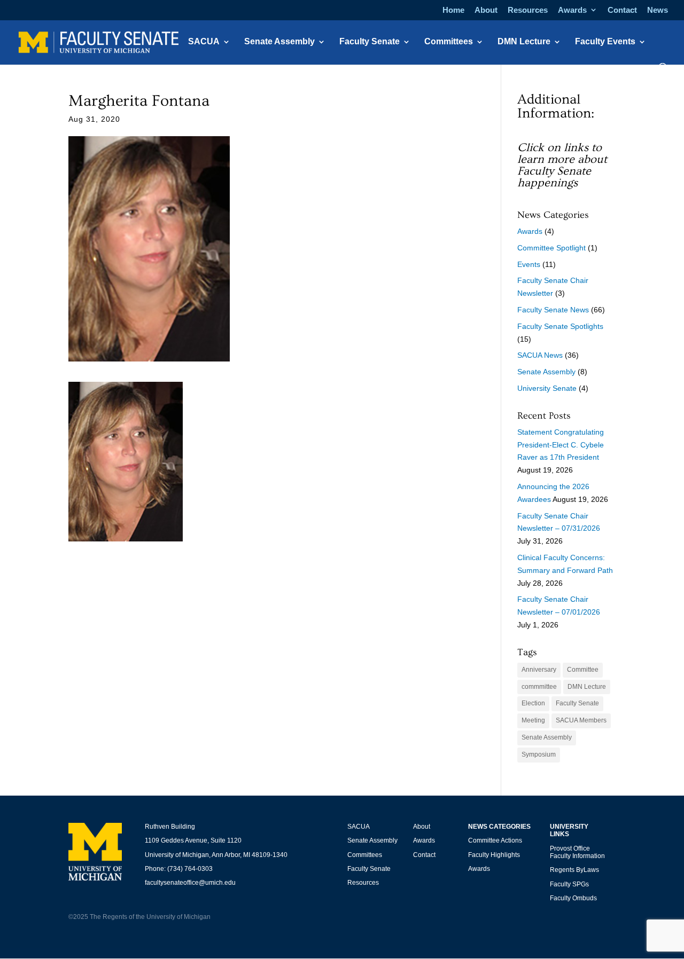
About (486, 10)
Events (528, 264)
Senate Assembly (279, 42)
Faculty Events (605, 42)
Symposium (539, 754)
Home (453, 10)
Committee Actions (495, 840)
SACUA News (540, 355)
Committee (582, 669)
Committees (448, 42)
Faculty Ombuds (573, 898)
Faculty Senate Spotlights (560, 326)
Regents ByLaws (574, 870)
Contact (622, 10)
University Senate (547, 388)
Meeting (533, 720)
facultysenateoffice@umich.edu (190, 882)
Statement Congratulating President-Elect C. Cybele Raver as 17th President (560, 445)
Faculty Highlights (494, 855)
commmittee (539, 686)
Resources (528, 10)
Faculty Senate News (553, 309)
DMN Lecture (524, 42)
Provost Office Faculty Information (577, 852)
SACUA (204, 42)
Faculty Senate (369, 42)
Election (533, 703)
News (657, 10)
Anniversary (539, 669)
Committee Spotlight (551, 247)
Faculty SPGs (569, 884)
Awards (572, 10)
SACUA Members (581, 720)
